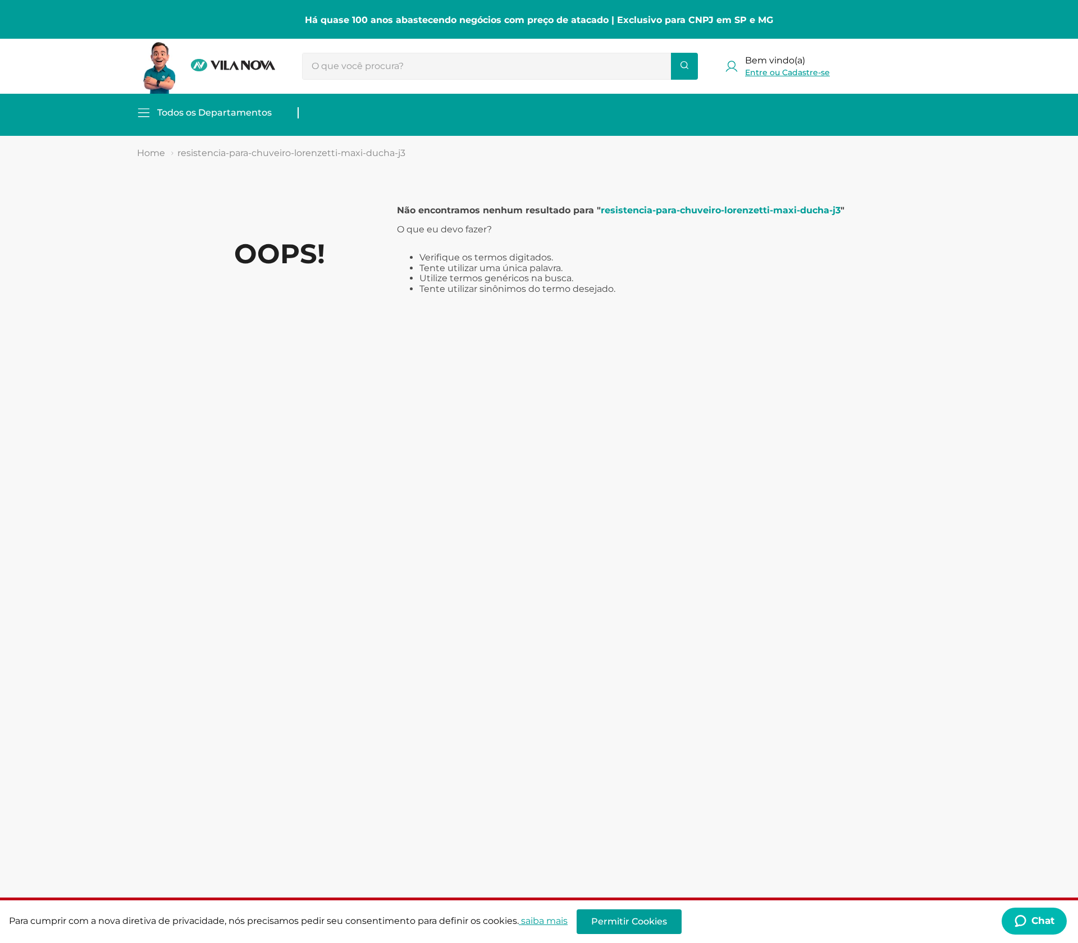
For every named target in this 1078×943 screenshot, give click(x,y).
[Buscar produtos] (684, 66)
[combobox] (500, 66)
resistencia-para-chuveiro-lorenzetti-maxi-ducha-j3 (291, 153)
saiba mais (544, 920)
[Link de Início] (151, 153)
